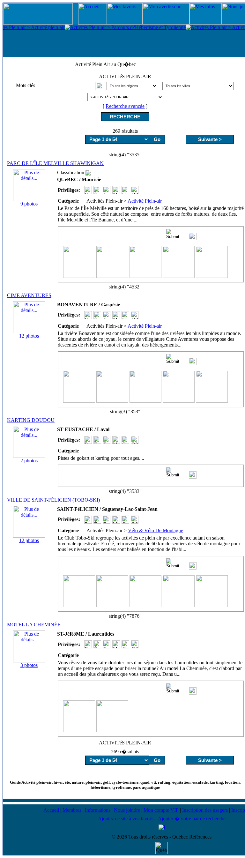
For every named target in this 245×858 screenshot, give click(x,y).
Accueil (51, 810)
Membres (72, 810)
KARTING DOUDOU (31, 420)
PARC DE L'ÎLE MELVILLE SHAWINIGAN (55, 163)
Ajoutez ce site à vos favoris (126, 818)
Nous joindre (127, 810)
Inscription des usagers (205, 810)
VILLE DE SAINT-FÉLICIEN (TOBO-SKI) (53, 500)
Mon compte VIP (161, 810)
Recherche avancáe (125, 106)
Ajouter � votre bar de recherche (192, 818)
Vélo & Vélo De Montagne (155, 530)
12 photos (29, 336)
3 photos (29, 665)
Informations (97, 810)
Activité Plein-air (145, 201)
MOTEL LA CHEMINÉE (34, 624)
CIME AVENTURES (29, 295)
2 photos (29, 460)
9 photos (29, 203)
